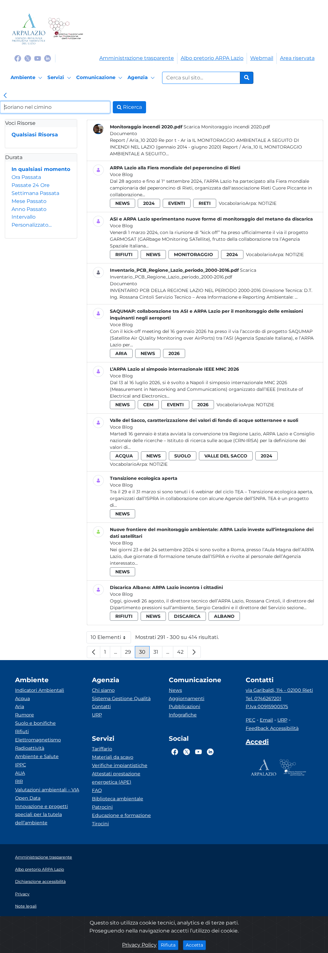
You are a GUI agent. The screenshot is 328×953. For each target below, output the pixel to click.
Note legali (26, 906)
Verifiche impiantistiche (119, 765)
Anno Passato (29, 209)
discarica (187, 616)
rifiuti (124, 254)
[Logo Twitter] (27, 58)
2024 (149, 203)
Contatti (101, 706)
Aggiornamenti (186, 698)
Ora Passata (26, 177)
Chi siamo (103, 690)
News (175, 690)
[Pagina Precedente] (93, 652)
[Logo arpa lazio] (28, 29)
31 (157, 653)
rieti (205, 203)
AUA (20, 773)
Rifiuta (169, 945)
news (122, 203)
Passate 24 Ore (31, 185)
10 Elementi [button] (111, 638)
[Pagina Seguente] (194, 652)
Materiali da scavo (112, 757)
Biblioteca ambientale (117, 799)
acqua (124, 456)
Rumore (24, 715)
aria (121, 353)
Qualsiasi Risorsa (35, 135)
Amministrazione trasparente (136, 58)
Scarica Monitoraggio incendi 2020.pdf (227, 127)
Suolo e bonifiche (35, 723)
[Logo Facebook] (17, 58)
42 (182, 653)
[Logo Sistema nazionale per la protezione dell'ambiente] (65, 29)
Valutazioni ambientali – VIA (47, 790)
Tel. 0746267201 (263, 698)
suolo (182, 456)
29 (130, 653)
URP (97, 715)
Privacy (22, 894)
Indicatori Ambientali (39, 690)
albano (224, 616)
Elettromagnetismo (38, 740)
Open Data (27, 798)
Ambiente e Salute (37, 756)
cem (148, 405)
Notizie (267, 203)
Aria (19, 706)
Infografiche (183, 715)
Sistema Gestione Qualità (121, 698)
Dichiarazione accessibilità (40, 881)
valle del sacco (225, 456)
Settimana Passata (35, 193)
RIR (19, 781)
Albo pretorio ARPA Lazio (212, 58)
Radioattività (29, 748)
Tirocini (100, 824)
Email (266, 720)
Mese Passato (29, 201)
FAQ (97, 790)
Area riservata (297, 58)
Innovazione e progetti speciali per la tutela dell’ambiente (41, 815)
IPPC (20, 765)
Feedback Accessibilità (272, 728)
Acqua (22, 698)
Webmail (261, 58)
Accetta (196, 945)
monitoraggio (193, 254)
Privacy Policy (139, 945)
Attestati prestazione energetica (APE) (116, 778)
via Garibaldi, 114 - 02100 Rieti (279, 690)
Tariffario (102, 749)
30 (144, 653)
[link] (5, 96)
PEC (250, 720)
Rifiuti (22, 731)
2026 (174, 353)
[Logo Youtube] (37, 58)
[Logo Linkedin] (47, 58)
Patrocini (102, 807)
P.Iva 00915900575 (267, 706)
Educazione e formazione (121, 815)
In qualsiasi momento (41, 169)
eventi (176, 203)
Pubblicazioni (184, 706)
